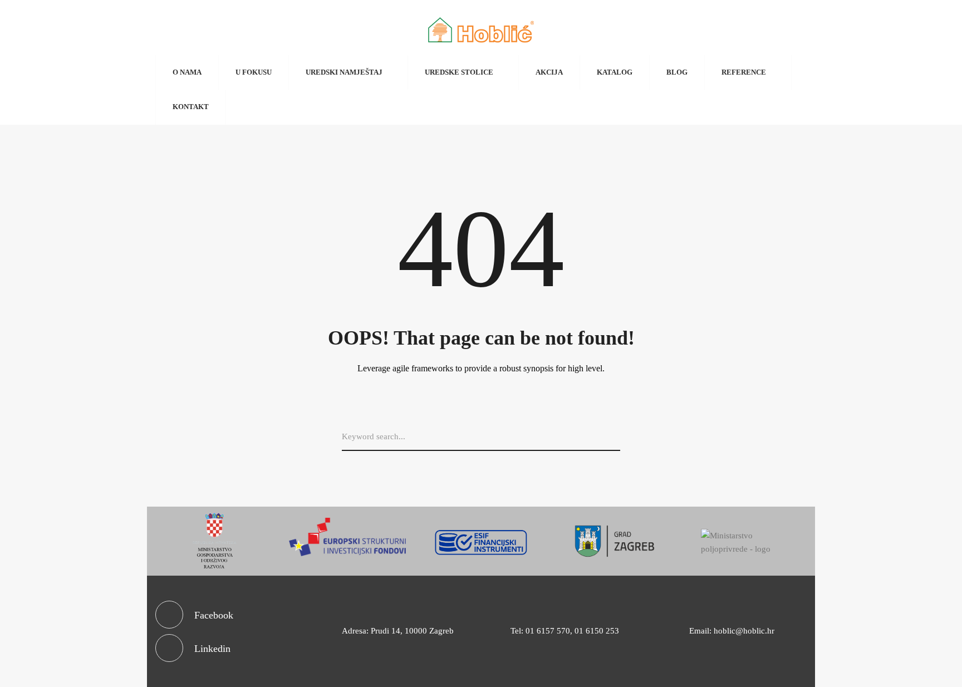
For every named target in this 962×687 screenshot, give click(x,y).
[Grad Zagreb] (614, 541)
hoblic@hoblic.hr (744, 630)
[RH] (214, 541)
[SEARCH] (615, 437)
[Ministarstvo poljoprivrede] (748, 543)
